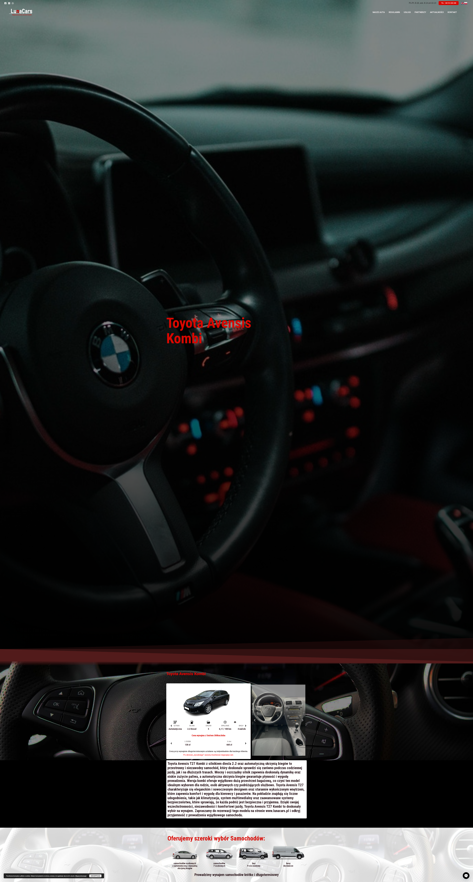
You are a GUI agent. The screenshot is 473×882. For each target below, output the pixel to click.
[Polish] (465, 3)
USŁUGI (407, 12)
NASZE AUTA (379, 12)
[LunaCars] (20, 12)
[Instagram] (9, 3)
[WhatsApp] (13, 3)
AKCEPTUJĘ (95, 876)
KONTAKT (452, 12)
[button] (171, 725)
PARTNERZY (420, 12)
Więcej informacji (80, 876)
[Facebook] (5, 3)
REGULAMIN (394, 12)
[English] (462, 3)
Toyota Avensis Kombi (208, 331)
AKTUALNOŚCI (437, 12)
